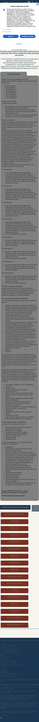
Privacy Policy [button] (7, 31)
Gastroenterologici (14, 548)
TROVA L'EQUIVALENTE (7, 661)
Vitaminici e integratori (14, 624)
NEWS (2, 655)
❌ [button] (37, 4)
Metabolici (14, 569)
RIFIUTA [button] (10, 36)
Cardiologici (14, 521)
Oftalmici (14, 590)
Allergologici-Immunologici (14, 514)
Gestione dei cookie (7, 676)
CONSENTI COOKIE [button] (28, 36)
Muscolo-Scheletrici (14, 576)
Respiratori (15, 604)
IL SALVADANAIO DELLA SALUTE (10, 653)
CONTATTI (3, 667)
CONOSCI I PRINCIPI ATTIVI (9, 647)
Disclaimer (4, 672)
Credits (3, 670)
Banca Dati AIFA (10, 68)
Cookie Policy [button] (7, 29)
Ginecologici (15, 555)
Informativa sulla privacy (10, 674)
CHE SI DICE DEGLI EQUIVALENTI (11, 665)
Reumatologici (14, 611)
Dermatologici (14, 528)
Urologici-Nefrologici (14, 617)
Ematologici (15, 535)
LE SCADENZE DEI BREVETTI (9, 651)
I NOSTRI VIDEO (5, 657)
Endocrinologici (14, 542)
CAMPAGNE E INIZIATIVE (8, 663)
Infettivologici (14, 562)
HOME (2, 643)
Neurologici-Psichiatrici (14, 583)
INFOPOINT (4, 659)
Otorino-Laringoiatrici (14, 597)
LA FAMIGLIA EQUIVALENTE (9, 649)
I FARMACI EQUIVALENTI (8, 645)
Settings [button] (19, 44)
